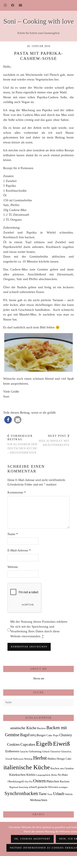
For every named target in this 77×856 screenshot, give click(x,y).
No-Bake (63, 774)
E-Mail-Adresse (19, 550)
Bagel (25, 735)
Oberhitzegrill (16, 781)
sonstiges (63, 787)
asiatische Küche (23, 728)
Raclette (65, 781)
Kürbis (30, 774)
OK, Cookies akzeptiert (32, 839)
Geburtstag (35, 751)
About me (38, 678)
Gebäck (46, 751)
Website (12, 567)
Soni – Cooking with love (38, 21)
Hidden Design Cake (59, 758)
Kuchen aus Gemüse (62, 768)
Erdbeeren (12, 751)
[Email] (20, 5)
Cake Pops (52, 735)
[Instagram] (5, 5)
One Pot (29, 781)
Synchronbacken (21, 793)
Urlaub (58, 793)
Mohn (54, 775)
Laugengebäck (43, 775)
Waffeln (69, 794)
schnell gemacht (38, 787)
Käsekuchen (17, 774)
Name (12, 534)
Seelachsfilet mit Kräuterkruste (54, 440)
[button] (8, 419)
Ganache (24, 751)
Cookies (13, 744)
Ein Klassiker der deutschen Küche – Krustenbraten (22, 444)
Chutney (65, 735)
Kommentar (16, 492)
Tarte (43, 794)
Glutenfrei (55, 751)
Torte (49, 794)
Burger (41, 735)
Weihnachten (38, 800)
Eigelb (44, 743)
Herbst (40, 758)
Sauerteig (23, 787)
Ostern (39, 780)
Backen (41, 728)
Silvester (53, 787)
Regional (13, 787)
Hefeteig (28, 759)
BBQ (33, 735)
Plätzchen (52, 781)
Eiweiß (61, 743)
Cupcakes (27, 744)
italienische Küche (26, 767)
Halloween (18, 759)
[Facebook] (13, 5)
